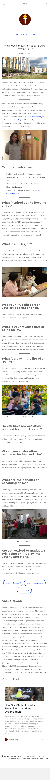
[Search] (46, 4)
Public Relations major (35, 117)
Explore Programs (35, 583)
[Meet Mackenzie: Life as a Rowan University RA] (24, 68)
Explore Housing (13, 583)
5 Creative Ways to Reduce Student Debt (28, 759)
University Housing (25, 34)
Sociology (18, 120)
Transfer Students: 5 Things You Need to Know (24, 756)
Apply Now (24, 590)
